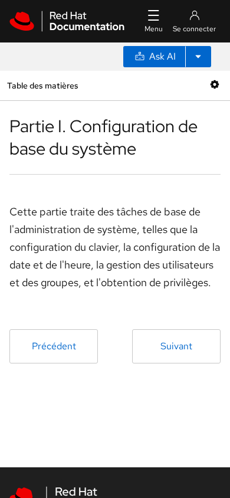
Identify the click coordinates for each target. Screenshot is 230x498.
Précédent (54, 346)
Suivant (176, 346)
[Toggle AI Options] (198, 56)
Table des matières (42, 85)
